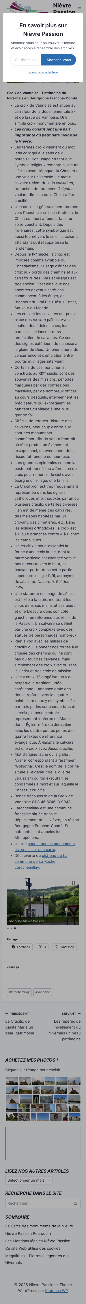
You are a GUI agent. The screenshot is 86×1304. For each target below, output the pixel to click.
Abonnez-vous (59, 60)
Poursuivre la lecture (43, 72)
